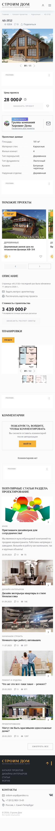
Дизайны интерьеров (14, 773)
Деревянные (11, 242)
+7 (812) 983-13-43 (15, 800)
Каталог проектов (12, 770)
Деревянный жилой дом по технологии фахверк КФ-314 (19, 248)
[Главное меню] (49, 5)
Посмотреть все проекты (23, 128)
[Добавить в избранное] (47, 106)
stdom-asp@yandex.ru (17, 795)
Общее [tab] (8, 340)
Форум (6, 780)
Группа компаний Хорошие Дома (23, 124)
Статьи (6, 777)
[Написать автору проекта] (48, 123)
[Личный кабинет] (43, 5)
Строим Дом (16, 5)
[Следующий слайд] (39, 266)
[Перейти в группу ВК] (51, 795)
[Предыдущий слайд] (15, 266)
